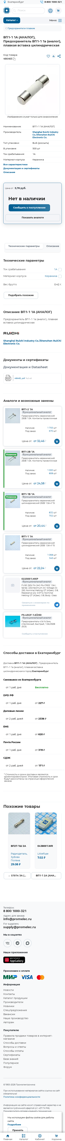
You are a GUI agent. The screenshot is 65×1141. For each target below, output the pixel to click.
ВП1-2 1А (36, 410)
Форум (7, 1067)
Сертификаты (11, 1055)
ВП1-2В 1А (36, 453)
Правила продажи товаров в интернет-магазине (27, 1037)
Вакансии (9, 1014)
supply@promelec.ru (19, 927)
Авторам (8, 1022)
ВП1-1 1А (36, 537)
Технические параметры (24, 246)
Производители (13, 1002)
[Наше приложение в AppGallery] (14, 960)
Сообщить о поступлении (29, 208)
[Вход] (50, 10)
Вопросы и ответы (14, 1047)
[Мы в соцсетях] (7, 943)
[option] (32, 89)
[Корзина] (58, 10)
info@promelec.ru (17, 919)
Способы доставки (14, 1043)
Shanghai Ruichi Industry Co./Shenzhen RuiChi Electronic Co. (45, 135)
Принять (17, 1130)
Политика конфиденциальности (21, 1096)
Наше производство (15, 1018)
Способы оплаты (13, 1051)
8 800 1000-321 (14, 911)
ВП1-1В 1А (36, 495)
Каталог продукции (15, 998)
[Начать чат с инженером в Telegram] (57, 605)
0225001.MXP (36, 580)
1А (55, 269)
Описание (9, 172)
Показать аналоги (33, 218)
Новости (8, 990)
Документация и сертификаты (21, 168)
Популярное (11, 1063)
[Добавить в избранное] (48, 56)
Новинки (8, 1006)
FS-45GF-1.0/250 (36, 616)
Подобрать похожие (21, 295)
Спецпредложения (15, 1010)
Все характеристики (15, 165)
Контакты (9, 994)
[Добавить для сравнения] (53, 56)
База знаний (10, 1059)
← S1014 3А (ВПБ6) (19, 876)
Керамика (51, 276)
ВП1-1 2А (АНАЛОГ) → (48, 876)
